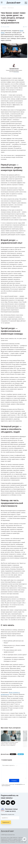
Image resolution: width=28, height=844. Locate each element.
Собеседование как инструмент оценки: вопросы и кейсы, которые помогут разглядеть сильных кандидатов (9, 744)
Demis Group (16, 71)
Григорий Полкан (14, 68)
